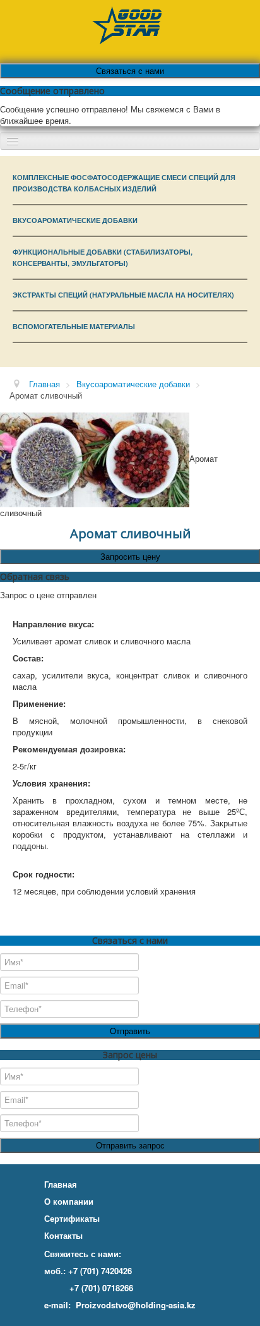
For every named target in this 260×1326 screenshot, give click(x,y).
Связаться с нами (130, 70)
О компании (68, 1201)
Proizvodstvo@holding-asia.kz (136, 1305)
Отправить (130, 1031)
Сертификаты (72, 1218)
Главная (60, 1184)
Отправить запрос (130, 1145)
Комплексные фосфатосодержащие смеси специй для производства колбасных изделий (124, 182)
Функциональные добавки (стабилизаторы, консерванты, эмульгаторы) (102, 257)
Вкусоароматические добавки (75, 220)
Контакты (63, 1235)
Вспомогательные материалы (74, 326)
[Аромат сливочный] (94, 458)
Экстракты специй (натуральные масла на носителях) (123, 294)
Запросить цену (130, 556)
